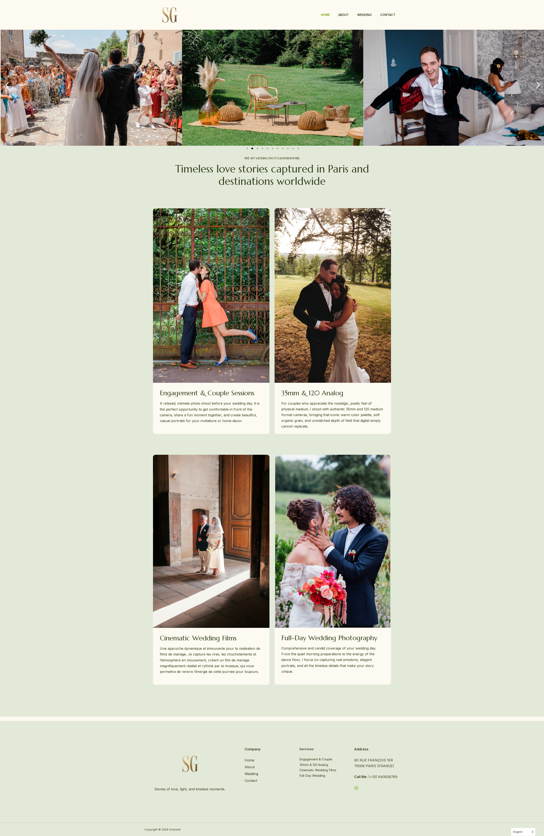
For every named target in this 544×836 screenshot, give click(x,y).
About (343, 15)
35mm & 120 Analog (313, 765)
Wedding (364, 15)
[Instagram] (356, 788)
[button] (7, 85)
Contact (387, 15)
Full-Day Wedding (312, 776)
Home (325, 15)
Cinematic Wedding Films (317, 770)
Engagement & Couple (315, 759)
